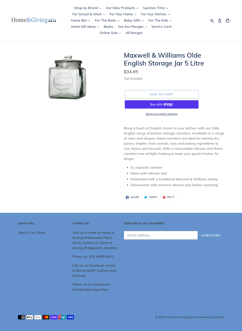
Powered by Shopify (211, 317)
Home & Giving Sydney (182, 317)
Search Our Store (31, 232)
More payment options (162, 114)
